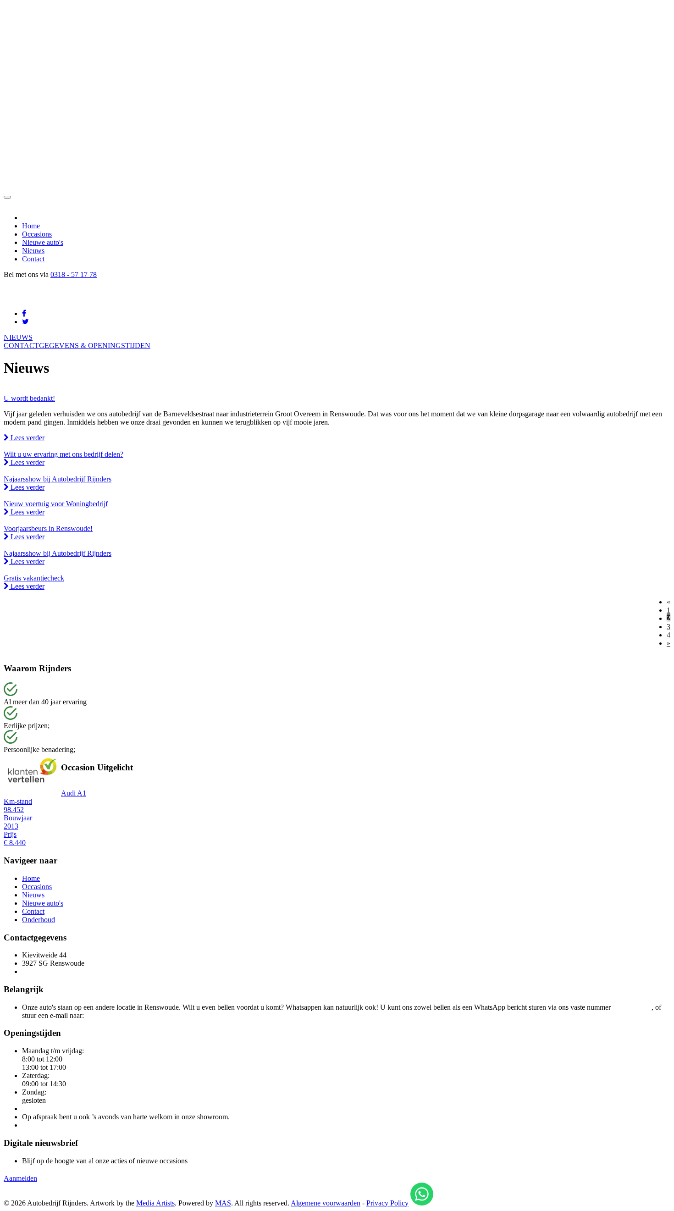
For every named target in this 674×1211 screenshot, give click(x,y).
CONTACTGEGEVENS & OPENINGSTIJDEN (77, 345)
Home (31, 226)
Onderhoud (38, 919)
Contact (33, 259)
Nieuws (33, 250)
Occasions (37, 234)
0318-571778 (632, 1007)
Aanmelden (20, 1178)
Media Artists (155, 1203)
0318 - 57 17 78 (73, 274)
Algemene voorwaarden (325, 1203)
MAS (223, 1203)
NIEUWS (18, 337)
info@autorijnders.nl (115, 1015)
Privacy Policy (387, 1203)
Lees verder (26, 438)
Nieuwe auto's (42, 242)
